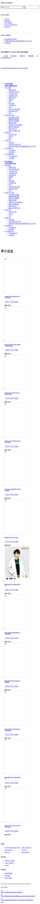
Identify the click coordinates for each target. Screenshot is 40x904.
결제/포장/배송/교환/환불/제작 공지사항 (18, 41)
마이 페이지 (8, 23)
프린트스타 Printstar (26, 847)
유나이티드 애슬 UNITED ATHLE (12, 847)
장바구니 (7, 27)
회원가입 (7, 21)
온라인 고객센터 (8, 878)
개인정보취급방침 (8, 873)
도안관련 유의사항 (11, 39)
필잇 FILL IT (24, 850)
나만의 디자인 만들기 (12, 302)
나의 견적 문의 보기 (11, 25)
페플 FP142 (7, 852)
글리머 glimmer (8, 850)
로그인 (7, 19)
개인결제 (31, 56)
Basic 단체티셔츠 (26, 852)
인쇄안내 (7, 43)
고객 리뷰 (7, 865)
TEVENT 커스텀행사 (9, 860)
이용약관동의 (7, 875)
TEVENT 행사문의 (9, 863)
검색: (2, 7)
